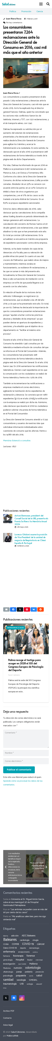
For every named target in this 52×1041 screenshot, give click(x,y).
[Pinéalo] (27, 609)
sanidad (8, 979)
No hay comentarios (14, 22)
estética (35, 952)
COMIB (15, 944)
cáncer (41, 944)
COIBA (6, 944)
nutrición (18, 968)
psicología (8, 976)
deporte (23, 948)
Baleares (10, 939)
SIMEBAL (33, 980)
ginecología (8, 960)
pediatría (28, 972)
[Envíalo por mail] (6, 609)
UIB (22, 984)
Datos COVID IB (10, 948)
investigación (9, 964)
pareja (19, 972)
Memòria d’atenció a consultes (17, 440)
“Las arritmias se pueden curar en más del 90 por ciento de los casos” (25, 911)
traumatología (10, 984)
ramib (31, 976)
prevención (40, 971)
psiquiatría (21, 976)
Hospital (20, 960)
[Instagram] (22, 998)
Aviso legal (8, 1025)
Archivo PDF (8, 1011)
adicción (15, 936)
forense (31, 956)
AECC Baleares (28, 936)
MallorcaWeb (12, 1036)
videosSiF (39, 984)
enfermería (9, 952)
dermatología (34, 948)
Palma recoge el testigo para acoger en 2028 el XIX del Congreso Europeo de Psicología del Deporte (25, 665)
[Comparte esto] (13, 609)
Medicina (7, 968)
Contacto (7, 1018)
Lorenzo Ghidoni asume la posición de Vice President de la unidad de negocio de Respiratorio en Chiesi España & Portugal (31, 538)
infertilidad (39, 960)
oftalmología (8, 972)
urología (30, 984)
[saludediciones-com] (8, 4)
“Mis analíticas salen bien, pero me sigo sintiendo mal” (24, 918)
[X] (6, 998)
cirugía (35, 940)
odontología (33, 967)
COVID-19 (28, 944)
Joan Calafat (22, 964)
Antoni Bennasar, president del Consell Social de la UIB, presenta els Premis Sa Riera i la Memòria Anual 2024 (31, 520)
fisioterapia (18, 956)
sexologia (21, 980)
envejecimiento (24, 951)
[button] (41, 4)
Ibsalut (29, 960)
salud (39, 975)
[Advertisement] (26, 478)
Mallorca (33, 964)
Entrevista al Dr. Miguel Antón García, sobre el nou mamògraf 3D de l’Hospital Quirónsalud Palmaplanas (23, 902)
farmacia (6, 956)
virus (4, 988)
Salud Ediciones (18, 1032)
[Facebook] (14, 998)
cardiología (24, 940)
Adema (5, 936)
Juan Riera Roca (13, 19)
